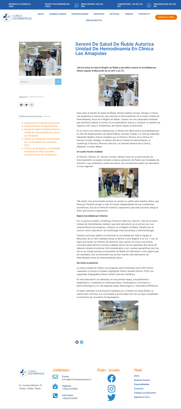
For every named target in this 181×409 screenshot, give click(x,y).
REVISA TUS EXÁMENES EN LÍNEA (57, 5)
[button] (77, 342)
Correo (65, 376)
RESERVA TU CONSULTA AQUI (19, 5)
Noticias (114, 14)
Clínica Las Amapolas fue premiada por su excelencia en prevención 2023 (42, 141)
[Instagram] (31, 104)
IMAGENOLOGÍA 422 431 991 (165, 5)
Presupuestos (94, 20)
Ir (58, 81)
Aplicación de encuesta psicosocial (41, 123)
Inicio (41, 14)
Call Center (67, 395)
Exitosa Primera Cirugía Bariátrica (41, 126)
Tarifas (129, 14)
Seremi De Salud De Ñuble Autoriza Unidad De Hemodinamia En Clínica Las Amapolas (42, 132)
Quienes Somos (57, 14)
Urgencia (66, 386)
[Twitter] (26, 104)
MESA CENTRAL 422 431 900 (92, 5)
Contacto (144, 14)
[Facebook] (21, 104)
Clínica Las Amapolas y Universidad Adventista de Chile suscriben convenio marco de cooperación (42, 151)
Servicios (99, 14)
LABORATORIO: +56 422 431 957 (130, 5)
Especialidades (80, 14)
